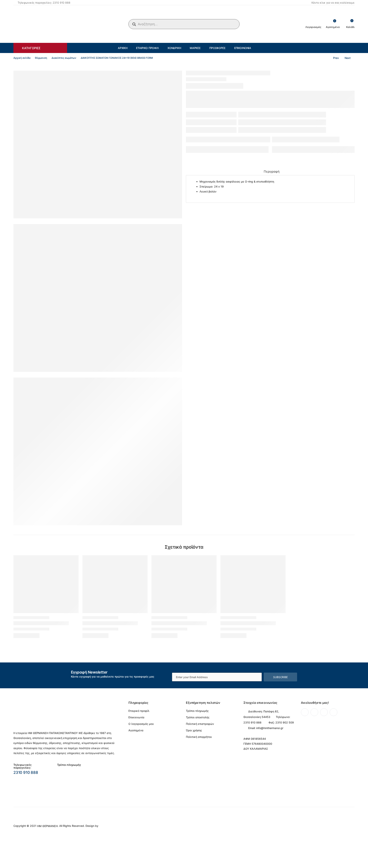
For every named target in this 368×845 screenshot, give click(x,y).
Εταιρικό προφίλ (147, 48)
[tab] (271, 171)
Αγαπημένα (135, 730)
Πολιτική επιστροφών (200, 723)
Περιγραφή (271, 171)
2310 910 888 (25, 772)
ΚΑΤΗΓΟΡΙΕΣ (31, 48)
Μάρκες (195, 48)
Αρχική (122, 48)
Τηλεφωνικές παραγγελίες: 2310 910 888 (44, 2)
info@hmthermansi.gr (269, 728)
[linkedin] (324, 712)
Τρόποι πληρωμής (197, 710)
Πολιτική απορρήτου (199, 736)
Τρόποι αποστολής (197, 717)
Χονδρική (174, 48)
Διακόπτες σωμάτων (64, 57)
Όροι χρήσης (194, 730)
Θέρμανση (41, 57)
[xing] (333, 712)
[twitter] (314, 712)
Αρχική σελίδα (21, 57)
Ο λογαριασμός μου (141, 723)
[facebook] (305, 712)
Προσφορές (217, 48)
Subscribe (280, 677)
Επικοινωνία (242, 48)
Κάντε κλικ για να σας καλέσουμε (333, 2)
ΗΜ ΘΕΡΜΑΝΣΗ (47, 826)
